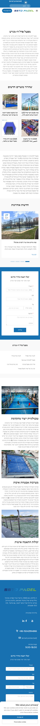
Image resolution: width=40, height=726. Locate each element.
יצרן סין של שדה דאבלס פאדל (26, 369)
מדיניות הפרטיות (31, 613)
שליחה (20, 330)
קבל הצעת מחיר (7, 10)
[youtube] (32, 621)
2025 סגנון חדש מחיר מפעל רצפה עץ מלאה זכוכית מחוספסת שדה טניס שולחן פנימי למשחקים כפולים (10, 140)
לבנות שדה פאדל (30, 356)
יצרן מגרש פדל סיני (12, 364)
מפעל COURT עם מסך (28, 360)
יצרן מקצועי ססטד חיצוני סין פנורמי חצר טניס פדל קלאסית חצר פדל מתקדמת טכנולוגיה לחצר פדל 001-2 (10, 114)
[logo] (20, 589)
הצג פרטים (30, 102)
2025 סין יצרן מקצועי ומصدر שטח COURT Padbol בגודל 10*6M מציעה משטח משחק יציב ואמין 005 (30, 140)
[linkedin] (23, 621)
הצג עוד (34, 255)
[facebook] (26, 621)
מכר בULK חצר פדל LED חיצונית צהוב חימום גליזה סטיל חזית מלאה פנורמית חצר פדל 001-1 (30, 114)
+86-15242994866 (28, 631)
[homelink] (24, 11)
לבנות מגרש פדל (16, 356)
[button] (27, 261)
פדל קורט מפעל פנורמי (28, 364)
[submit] (28, 6)
